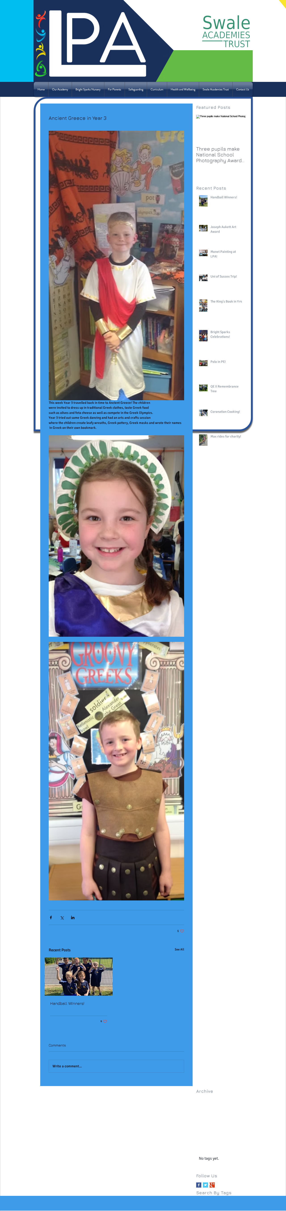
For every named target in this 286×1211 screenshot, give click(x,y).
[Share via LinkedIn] (73, 917)
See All (179, 949)
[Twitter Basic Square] (205, 1185)
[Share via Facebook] (51, 917)
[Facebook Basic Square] (198, 1185)
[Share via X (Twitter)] (62, 917)
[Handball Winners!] (79, 977)
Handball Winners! (67, 1003)
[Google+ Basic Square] (212, 1185)
